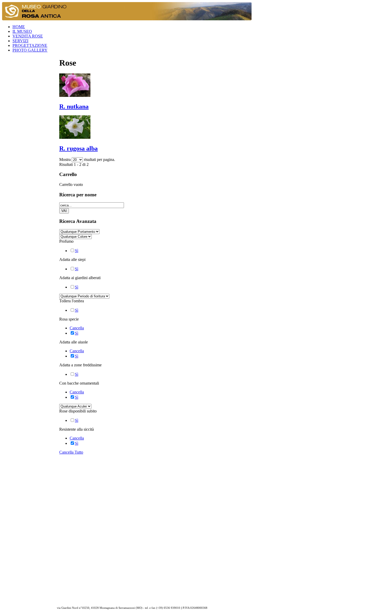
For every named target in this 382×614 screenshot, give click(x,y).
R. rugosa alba (78, 148)
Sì (76, 250)
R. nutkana (74, 106)
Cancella (77, 328)
